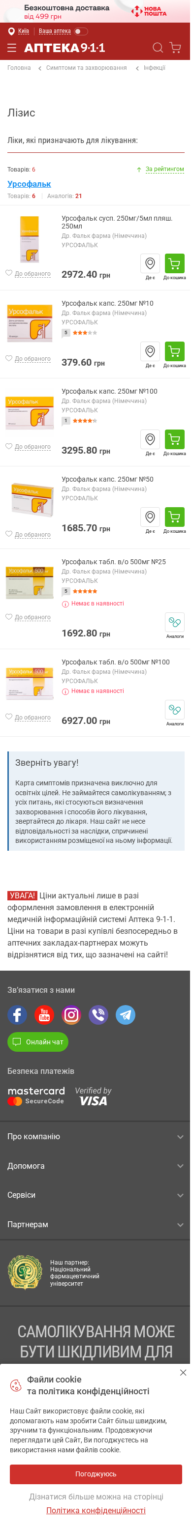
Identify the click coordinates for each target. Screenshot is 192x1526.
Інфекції (154, 67)
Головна (19, 67)
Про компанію (33, 1136)
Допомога (26, 1166)
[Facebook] (17, 1015)
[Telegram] (125, 1015)
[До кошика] (175, 263)
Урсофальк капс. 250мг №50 (108, 479)
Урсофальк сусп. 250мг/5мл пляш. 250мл (117, 222)
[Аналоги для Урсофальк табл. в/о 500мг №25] (175, 622)
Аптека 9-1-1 (64, 47)
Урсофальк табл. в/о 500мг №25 (114, 562)
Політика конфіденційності (96, 1510)
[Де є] (150, 263)
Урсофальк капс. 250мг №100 (110, 391)
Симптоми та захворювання (86, 67)
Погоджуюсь (183, 1372)
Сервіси (21, 1195)
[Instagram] (71, 1015)
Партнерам (27, 1224)
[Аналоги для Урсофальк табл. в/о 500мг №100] (175, 710)
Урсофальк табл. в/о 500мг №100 (116, 662)
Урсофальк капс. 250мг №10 (108, 303)
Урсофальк (29, 184)
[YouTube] (44, 1015)
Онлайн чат (45, 1042)
